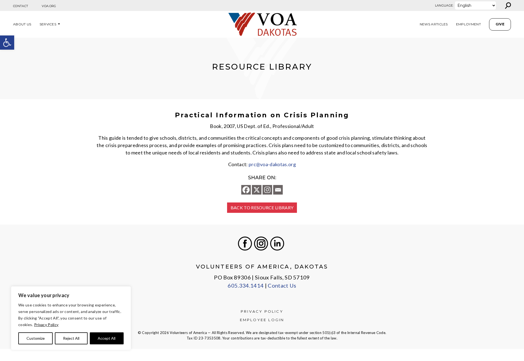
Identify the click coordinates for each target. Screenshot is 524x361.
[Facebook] (246, 190)
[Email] (278, 190)
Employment (468, 24)
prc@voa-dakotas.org (272, 164)
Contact (20, 6)
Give (500, 24)
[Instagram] (267, 190)
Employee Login (262, 320)
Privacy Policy (46, 324)
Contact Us (282, 285)
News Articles (434, 24)
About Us (22, 24)
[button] (7, 42)
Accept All (106, 338)
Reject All (71, 338)
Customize (35, 338)
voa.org (49, 6)
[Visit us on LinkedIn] (277, 243)
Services (48, 24)
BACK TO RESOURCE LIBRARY (262, 207)
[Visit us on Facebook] (245, 243)
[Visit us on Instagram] (261, 243)
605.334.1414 (246, 285)
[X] (256, 190)
